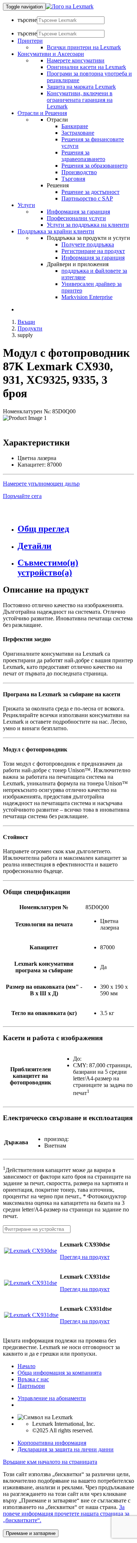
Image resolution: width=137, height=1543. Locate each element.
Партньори (31, 1386)
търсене (27, 20)
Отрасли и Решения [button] (42, 113)
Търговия (73, 179)
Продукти (30, 328)
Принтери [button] (30, 41)
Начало (26, 1366)
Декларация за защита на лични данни (66, 1449)
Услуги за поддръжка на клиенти (88, 225)
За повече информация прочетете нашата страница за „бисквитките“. (66, 1513)
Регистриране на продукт (93, 251)
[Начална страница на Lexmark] (70, 6)
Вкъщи (26, 322)
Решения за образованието (94, 165)
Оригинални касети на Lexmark (86, 67)
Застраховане (77, 133)
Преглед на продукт (85, 1257)
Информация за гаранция (78, 211)
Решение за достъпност (90, 192)
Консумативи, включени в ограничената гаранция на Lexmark (80, 100)
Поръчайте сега (22, 496)
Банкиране (74, 126)
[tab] (76, 529)
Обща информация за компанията (60, 1373)
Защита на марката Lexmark (81, 87)
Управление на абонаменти (52, 1398)
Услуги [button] (26, 205)
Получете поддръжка (87, 244)
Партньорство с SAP (87, 198)
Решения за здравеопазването (83, 155)
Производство (79, 172)
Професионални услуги (76, 218)
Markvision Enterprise (87, 297)
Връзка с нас (33, 1379)
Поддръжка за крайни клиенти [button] (56, 231)
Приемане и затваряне (31, 1533)
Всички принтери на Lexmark (84, 47)
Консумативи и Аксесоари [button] (51, 54)
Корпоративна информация (52, 1443)
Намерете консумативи (75, 60)
